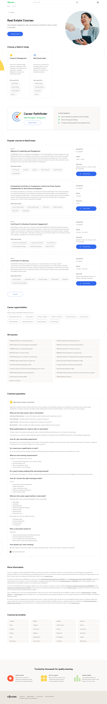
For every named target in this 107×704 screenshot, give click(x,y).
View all (12, 94)
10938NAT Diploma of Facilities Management (21, 348)
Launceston (83, 629)
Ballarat (35, 621)
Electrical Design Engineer (33, 207)
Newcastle (82, 633)
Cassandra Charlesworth (18, 551)
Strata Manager (14, 83)
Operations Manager (57, 207)
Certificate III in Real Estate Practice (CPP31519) (53, 579)
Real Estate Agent (38, 83)
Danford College (72, 587)
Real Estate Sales (39, 58)
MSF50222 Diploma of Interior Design (19, 352)
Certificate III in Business (20, 261)
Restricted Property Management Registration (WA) (70, 360)
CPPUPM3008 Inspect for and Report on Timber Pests (23, 356)
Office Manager (15, 169)
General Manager (16, 173)
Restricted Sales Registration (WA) (65, 368)
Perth (11, 637)
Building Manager (41, 321)
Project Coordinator (45, 169)
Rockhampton (36, 637)
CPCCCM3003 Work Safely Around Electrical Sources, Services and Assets (76, 372)
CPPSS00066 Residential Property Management (22, 372)
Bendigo (59, 621)
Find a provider (86, 173)
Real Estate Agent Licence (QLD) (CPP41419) (80, 579)
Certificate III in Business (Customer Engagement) (29, 224)
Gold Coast (36, 629)
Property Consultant (56, 316)
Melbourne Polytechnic (90, 601)
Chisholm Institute (65, 581)
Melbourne (59, 633)
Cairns (11, 625)
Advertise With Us (31, 696)
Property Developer (71, 316)
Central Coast (60, 625)
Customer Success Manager (37, 242)
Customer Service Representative (19, 242)
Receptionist (65, 279)
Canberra (35, 625)
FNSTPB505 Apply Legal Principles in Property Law (22, 360)
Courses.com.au (48, 576)
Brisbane (82, 621)
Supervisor (34, 169)
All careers (12, 12)
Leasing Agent (29, 316)
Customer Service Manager (35, 246)
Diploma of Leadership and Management (25, 151)
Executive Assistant (16, 279)
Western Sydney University (14, 603)
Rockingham (60, 637)
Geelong (12, 629)
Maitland (35, 633)
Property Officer (84, 316)
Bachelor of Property (15, 380)
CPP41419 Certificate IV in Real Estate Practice (21, 340)
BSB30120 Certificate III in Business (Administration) (70, 344)
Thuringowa (13, 641)
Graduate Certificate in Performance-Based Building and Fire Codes (27, 368)
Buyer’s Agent (38, 90)
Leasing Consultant (42, 316)
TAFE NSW (75, 581)
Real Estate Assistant (39, 87)
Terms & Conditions (49, 696)
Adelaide (12, 621)
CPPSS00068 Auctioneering (64, 376)
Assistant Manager (58, 169)
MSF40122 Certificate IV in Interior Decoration (68, 348)
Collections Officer (49, 246)
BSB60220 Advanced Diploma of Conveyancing (69, 352)
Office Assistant (55, 279)
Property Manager (15, 87)
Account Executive (51, 242)
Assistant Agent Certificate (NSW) (18, 376)
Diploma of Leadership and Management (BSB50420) (80, 586)
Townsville (59, 641)
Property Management (18, 58)
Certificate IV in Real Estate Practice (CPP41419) (19, 587)
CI (64, 587)
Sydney (82, 637)
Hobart (58, 629)
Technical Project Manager (18, 207)
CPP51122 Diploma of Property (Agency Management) (23, 344)
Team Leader (25, 169)
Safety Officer (15, 210)
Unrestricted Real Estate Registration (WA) (20, 364)
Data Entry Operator (43, 279)
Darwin (82, 625)
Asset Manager (25, 210)
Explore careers (32, 122)
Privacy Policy (40, 696)
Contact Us (22, 696)
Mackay (11, 633)
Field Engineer (46, 207)
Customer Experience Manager (19, 246)
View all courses (15, 34)
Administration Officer (30, 279)
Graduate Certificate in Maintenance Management (69, 364)
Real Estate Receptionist (15, 316)
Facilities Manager (15, 90)
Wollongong (83, 641)
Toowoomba (36, 641)
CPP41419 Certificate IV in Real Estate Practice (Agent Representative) (74, 356)
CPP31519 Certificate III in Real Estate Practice (68, 340)
